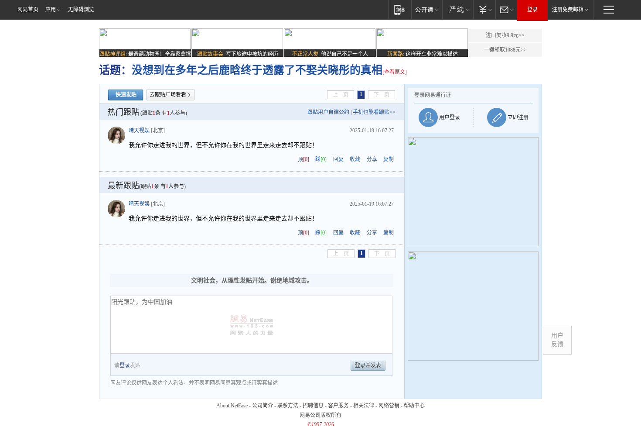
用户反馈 (557, 340)
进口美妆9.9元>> (505, 35)
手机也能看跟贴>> (374, 112)
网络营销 (388, 406)
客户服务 (338, 406)
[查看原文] (394, 72)
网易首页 (27, 10)
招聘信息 (313, 406)
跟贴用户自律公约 (328, 112)
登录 (532, 10)
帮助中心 (414, 406)
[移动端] (399, 9)
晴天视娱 (139, 130)
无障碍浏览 (81, 10)
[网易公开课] (426, 9)
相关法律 (363, 406)
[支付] (484, 9)
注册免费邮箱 (567, 10)
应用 (50, 10)
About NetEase (232, 406)
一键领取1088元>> (505, 50)
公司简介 (262, 406)
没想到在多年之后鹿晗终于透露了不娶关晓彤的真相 (257, 70)
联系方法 (287, 406)
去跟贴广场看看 (168, 95)
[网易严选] (457, 9)
